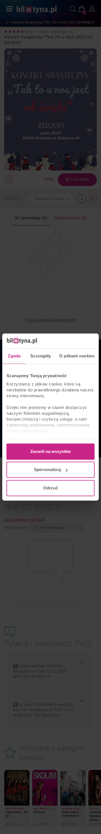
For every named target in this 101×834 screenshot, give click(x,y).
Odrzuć (50, 488)
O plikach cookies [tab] (77, 355)
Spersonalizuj (47, 469)
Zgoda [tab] (14, 355)
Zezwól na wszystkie (50, 451)
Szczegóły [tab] (40, 355)
